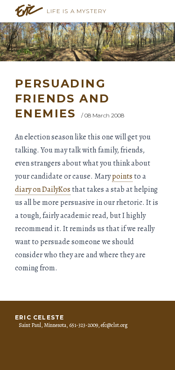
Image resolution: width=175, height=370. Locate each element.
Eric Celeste (39, 317)
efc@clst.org (114, 325)
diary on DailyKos (42, 189)
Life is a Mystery (76, 11)
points (122, 176)
